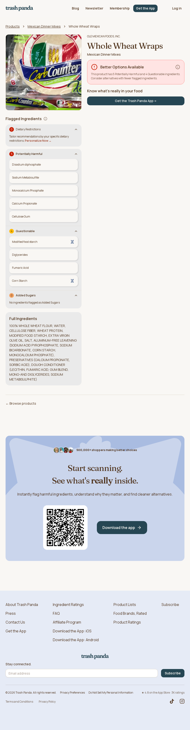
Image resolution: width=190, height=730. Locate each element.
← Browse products (21, 403)
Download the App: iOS (72, 631)
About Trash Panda (22, 604)
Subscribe (170, 604)
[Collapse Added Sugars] (76, 295)
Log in (177, 8)
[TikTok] (172, 701)
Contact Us (15, 622)
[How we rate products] (177, 67)
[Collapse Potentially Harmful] (76, 154)
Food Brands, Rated (130, 613)
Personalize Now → (38, 141)
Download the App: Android (76, 639)
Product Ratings (127, 622)
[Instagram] (182, 701)
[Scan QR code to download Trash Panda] (65, 527)
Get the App (145, 8)
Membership (120, 8)
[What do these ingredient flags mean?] (45, 118)
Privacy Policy (47, 702)
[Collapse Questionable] (76, 231)
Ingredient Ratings (68, 604)
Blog (75, 8)
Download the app (118, 527)
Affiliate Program (67, 622)
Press (11, 613)
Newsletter (94, 8)
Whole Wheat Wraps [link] (84, 26)
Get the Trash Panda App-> (136, 101)
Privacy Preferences (72, 693)
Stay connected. (18, 664)
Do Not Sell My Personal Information (111, 693)
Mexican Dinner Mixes (44, 26)
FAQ (56, 613)
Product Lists (125, 604)
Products (13, 26)
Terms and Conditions (19, 702)
